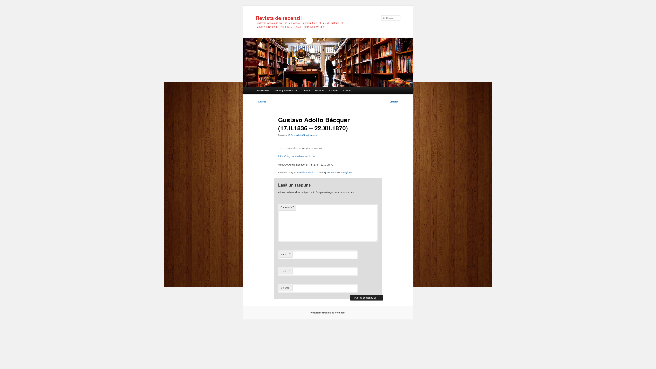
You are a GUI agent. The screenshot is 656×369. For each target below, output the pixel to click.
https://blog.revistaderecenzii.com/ (297, 156)
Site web (285, 287)
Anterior (261, 101)
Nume (286, 254)
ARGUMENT (262, 90)
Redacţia (319, 90)
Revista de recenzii (279, 18)
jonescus (312, 135)
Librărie (306, 90)
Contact (347, 90)
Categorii (333, 90)
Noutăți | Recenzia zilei (286, 90)
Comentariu (287, 207)
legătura (348, 172)
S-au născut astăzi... (307, 172)
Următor (395, 101)
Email (286, 271)
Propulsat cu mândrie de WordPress (328, 312)
